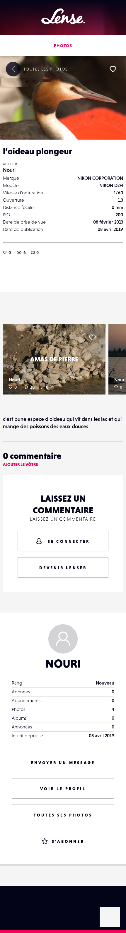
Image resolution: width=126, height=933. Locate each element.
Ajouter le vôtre (20, 464)
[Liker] (113, 69)
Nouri (9, 170)
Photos (63, 45)
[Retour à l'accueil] (63, 16)
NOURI (63, 663)
